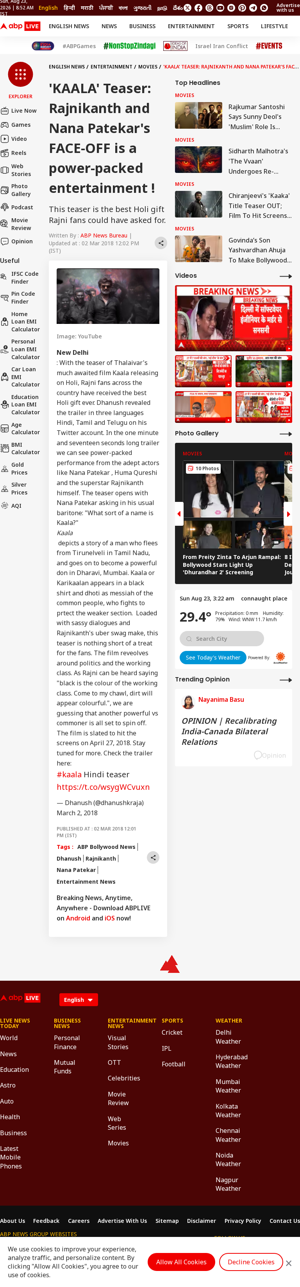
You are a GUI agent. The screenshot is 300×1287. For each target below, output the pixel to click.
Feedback (46, 1221)
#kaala (69, 774)
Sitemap (167, 1221)
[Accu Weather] (280, 658)
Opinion (22, 241)
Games (20, 124)
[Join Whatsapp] (264, 8)
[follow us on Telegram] (253, 8)
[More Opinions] (286, 680)
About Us (12, 1221)
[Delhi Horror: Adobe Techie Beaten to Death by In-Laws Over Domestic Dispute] (233, 318)
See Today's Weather (213, 657)
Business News (67, 1023)
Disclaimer (201, 1221)
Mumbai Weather (228, 1086)
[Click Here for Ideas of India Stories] (175, 46)
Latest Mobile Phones (11, 1157)
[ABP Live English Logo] (20, 26)
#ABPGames (79, 46)
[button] (20, 81)
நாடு (162, 7)
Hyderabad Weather (231, 1061)
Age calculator (25, 428)
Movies (147, 66)
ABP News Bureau (103, 235)
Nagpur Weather (228, 1184)
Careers (78, 1221)
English (48, 7)
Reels (18, 152)
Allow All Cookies (181, 1262)
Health (10, 1117)
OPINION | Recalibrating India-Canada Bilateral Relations (229, 731)
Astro (8, 1085)
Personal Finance (67, 1042)
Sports (237, 26)
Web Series (117, 1123)
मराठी (87, 7)
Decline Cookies (251, 1262)
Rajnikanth (101, 858)
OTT (114, 1062)
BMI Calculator (25, 448)
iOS (110, 918)
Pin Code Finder (23, 297)
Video (19, 138)
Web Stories (21, 170)
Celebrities (123, 1078)
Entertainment (191, 26)
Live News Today (15, 1023)
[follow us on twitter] (187, 8)
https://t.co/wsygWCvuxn (103, 787)
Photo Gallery (21, 190)
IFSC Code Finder (25, 277)
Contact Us (285, 1221)
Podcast (22, 207)
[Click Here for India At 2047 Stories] (43, 46)
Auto (7, 1101)
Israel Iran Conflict (221, 46)
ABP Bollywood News (106, 846)
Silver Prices (19, 488)
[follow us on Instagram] (231, 8)
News (109, 26)
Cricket (172, 1032)
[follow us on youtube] (220, 8)
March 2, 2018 (77, 813)
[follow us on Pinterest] (242, 8)
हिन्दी (69, 7)
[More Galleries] (286, 434)
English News (69, 26)
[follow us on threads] (209, 8)
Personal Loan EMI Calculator (25, 349)
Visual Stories (118, 1042)
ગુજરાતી (143, 7)
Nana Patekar (76, 870)
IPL (166, 1048)
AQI (16, 505)
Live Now (24, 110)
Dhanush (69, 858)
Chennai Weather (228, 1134)
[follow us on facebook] (198, 8)
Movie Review (21, 224)
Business (142, 26)
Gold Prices (19, 468)
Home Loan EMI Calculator (25, 321)
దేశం (178, 7)
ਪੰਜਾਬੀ (106, 7)
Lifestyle (274, 26)
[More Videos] (286, 276)
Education (14, 1069)
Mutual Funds (64, 1066)
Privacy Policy (243, 1221)
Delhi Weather (228, 1036)
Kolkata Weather (228, 1110)
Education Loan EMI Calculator (25, 404)
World (9, 1038)
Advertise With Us (122, 1221)
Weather (229, 1020)
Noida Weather (228, 1159)
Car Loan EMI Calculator (25, 376)
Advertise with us (288, 7)
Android (78, 918)
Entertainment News (86, 881)
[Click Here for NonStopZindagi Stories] (129, 46)
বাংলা (123, 7)
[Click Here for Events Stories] (269, 46)
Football (174, 1064)
